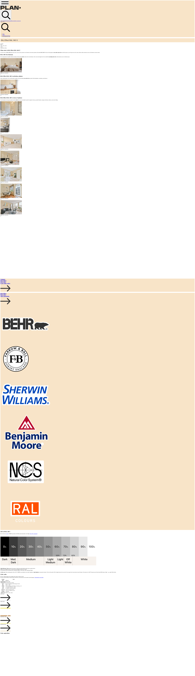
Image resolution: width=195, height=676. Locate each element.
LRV (7, 533)
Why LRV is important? (33, 533)
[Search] (5, 15)
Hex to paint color (18, 20)
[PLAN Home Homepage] (10, 9)
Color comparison (3, 20)
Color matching (8, 20)
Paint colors (13, 20)
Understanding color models (38, 577)
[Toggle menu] (4, 3)
